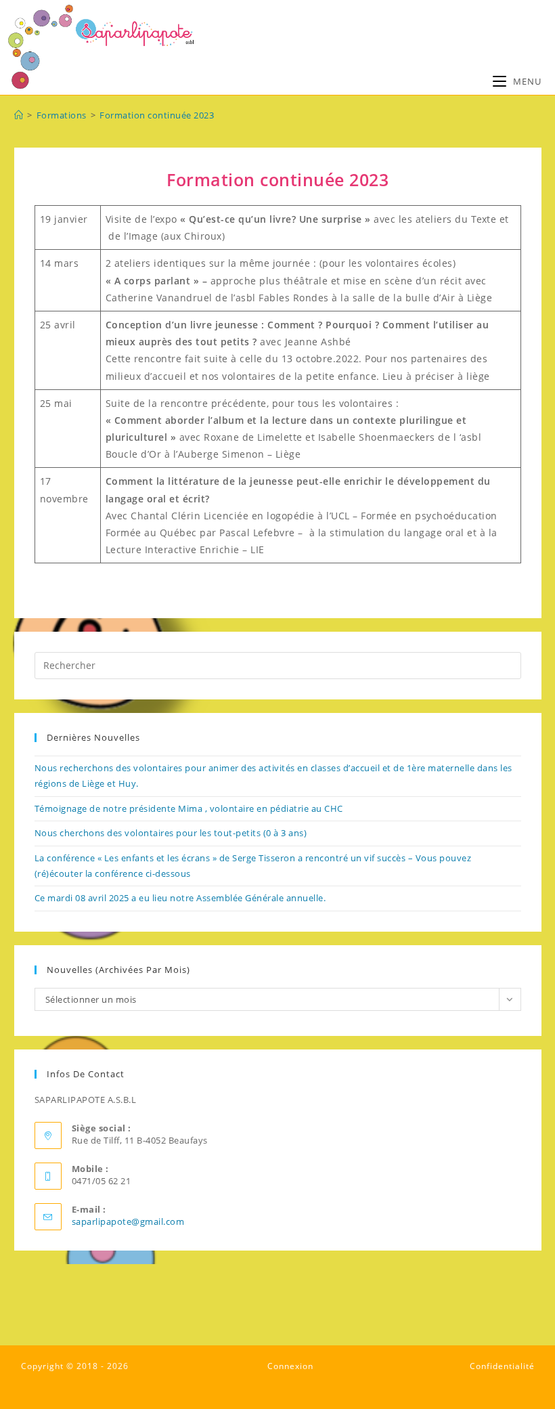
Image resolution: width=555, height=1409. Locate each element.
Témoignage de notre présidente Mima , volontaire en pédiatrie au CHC (189, 808)
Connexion (290, 1366)
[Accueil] (19, 115)
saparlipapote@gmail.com (128, 1221)
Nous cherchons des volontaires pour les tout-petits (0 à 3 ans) (171, 833)
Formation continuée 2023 (156, 115)
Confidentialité (502, 1366)
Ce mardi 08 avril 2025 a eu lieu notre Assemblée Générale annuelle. (180, 898)
